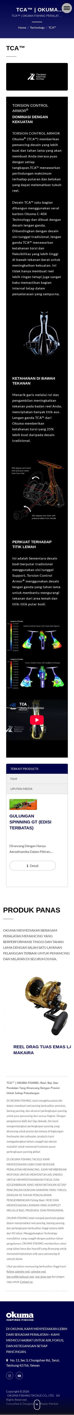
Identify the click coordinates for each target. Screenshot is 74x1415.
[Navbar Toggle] (67, 8)
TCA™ (52, 27)
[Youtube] (19, 1375)
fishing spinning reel (18, 1271)
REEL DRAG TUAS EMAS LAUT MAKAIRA (35, 1049)
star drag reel (43, 1276)
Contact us (26, 1281)
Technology (37, 27)
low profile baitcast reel (20, 1276)
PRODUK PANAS (31, 910)
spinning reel (38, 1271)
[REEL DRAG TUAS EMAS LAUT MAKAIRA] (37, 1005)
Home (22, 27)
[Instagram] (9, 1375)
